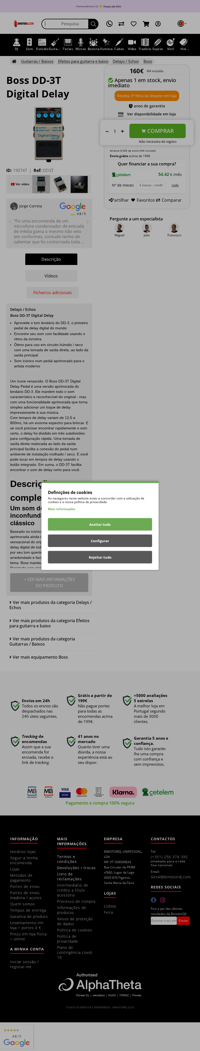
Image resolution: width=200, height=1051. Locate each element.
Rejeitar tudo (100, 557)
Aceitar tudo (100, 524)
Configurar (100, 541)
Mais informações (61, 509)
